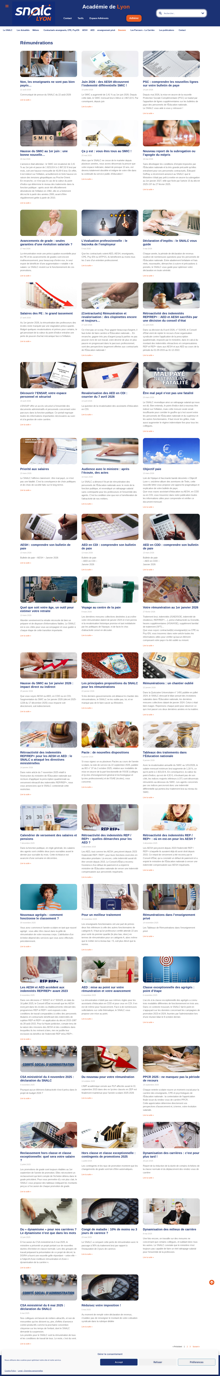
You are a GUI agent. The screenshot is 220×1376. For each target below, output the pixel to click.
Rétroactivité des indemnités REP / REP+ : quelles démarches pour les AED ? (107, 839)
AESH (84, 30)
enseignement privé (106, 30)
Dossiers (122, 30)
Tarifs (81, 18)
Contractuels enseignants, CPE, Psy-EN (61, 30)
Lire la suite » (25, 100)
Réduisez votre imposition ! (101, 1305)
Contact (67, 18)
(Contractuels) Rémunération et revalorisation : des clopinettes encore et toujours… (109, 317)
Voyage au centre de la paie (101, 607)
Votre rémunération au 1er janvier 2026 (170, 607)
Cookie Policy (10, 1370)
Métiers (35, 30)
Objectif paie (152, 469)
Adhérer (134, 18)
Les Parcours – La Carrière (142, 30)
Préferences (196, 1362)
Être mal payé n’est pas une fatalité (168, 393)
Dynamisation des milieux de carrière (169, 1229)
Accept (119, 1362)
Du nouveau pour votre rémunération (108, 1077)
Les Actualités (23, 30)
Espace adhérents (99, 18)
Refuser (158, 1362)
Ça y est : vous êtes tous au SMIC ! (107, 151)
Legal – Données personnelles (30, 1370)
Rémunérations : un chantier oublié (168, 683)
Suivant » (196, 1347)
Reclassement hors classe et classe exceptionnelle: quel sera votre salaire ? (47, 1156)
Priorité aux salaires (34, 469)
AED (92, 30)
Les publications (166, 30)
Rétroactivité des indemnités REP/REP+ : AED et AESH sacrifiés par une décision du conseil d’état (170, 317)
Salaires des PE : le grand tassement (46, 313)
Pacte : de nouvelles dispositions (105, 752)
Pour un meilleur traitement (101, 914)
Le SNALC (7, 30)
